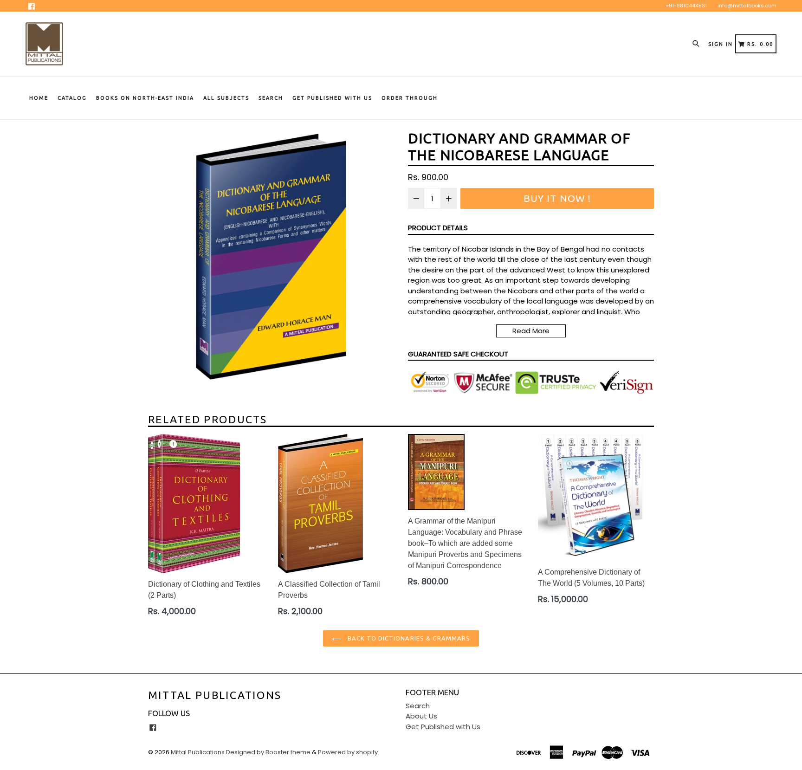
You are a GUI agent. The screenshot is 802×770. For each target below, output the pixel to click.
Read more (531, 331)
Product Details (438, 228)
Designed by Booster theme (268, 752)
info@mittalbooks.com (747, 5)
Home (38, 98)
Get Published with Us (443, 726)
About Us (421, 716)
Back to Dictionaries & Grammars (408, 638)
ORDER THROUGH (410, 98)
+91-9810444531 (686, 5)
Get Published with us (332, 98)
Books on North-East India (145, 98)
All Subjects (226, 98)
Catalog (72, 98)
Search (271, 98)
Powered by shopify (348, 752)
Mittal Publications (215, 695)
